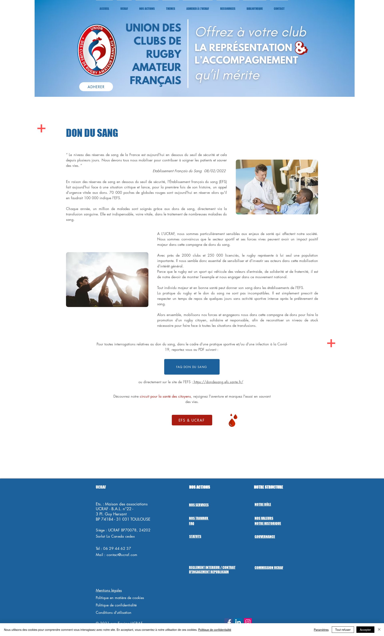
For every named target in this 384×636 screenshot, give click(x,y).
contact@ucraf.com (122, 554)
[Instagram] (248, 622)
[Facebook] (228, 622)
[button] (124, 7)
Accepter (365, 630)
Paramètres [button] (321, 630)
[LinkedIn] (238, 622)
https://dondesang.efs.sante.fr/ (218, 381)
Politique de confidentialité (214, 630)
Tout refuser (343, 630)
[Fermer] (379, 629)
